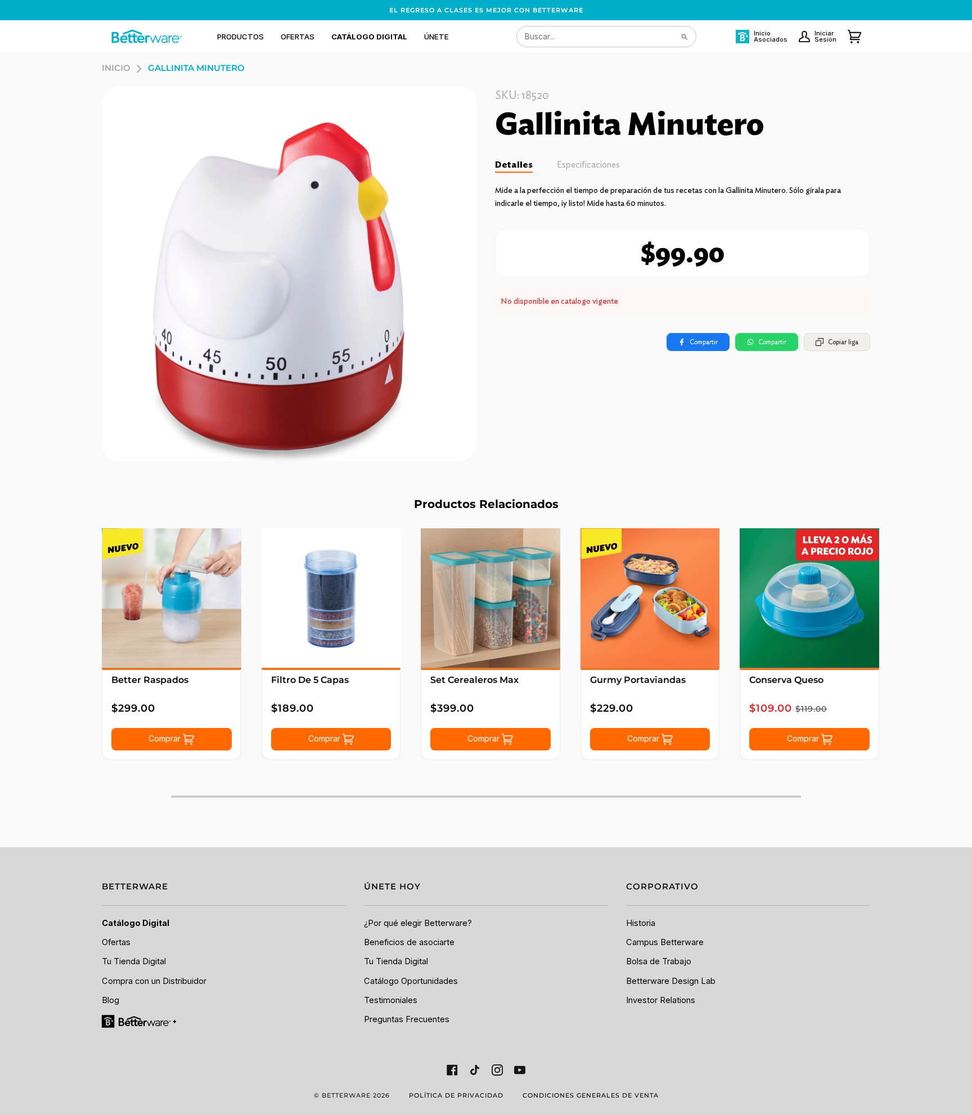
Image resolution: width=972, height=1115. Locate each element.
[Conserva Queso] (809, 598)
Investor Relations (660, 1000)
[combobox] (606, 36)
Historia (640, 923)
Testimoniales (390, 1000)
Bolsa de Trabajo (658, 961)
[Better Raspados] (171, 598)
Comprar (165, 738)
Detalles (514, 164)
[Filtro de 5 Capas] (331, 598)
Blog (110, 1000)
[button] (240, 36)
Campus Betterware (665, 942)
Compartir (704, 342)
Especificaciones (588, 164)
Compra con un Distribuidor (154, 981)
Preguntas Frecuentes (406, 1019)
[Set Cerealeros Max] (490, 598)
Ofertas (116, 942)
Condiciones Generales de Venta (591, 1095)
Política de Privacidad (456, 1095)
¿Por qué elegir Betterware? (418, 923)
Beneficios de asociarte (409, 942)
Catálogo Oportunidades (411, 981)
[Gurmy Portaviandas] (650, 598)
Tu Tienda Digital (134, 961)
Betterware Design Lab (671, 981)
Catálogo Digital (135, 923)
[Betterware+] (140, 1021)
